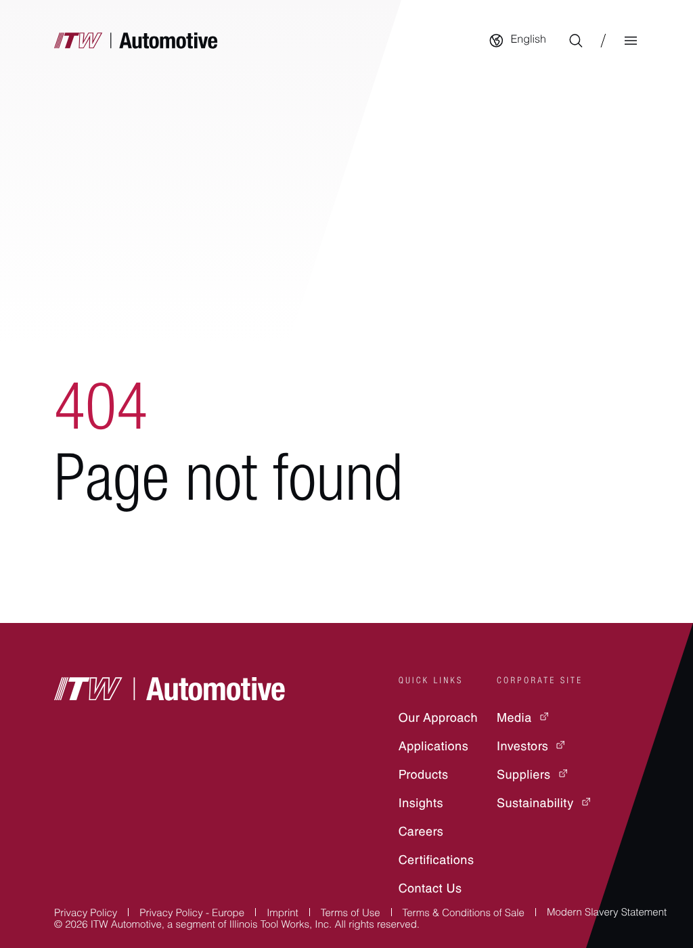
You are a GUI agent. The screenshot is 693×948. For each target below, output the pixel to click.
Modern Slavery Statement (607, 914)
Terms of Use (350, 914)
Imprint (282, 914)
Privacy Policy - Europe (191, 914)
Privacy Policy (85, 914)
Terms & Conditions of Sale (463, 914)
